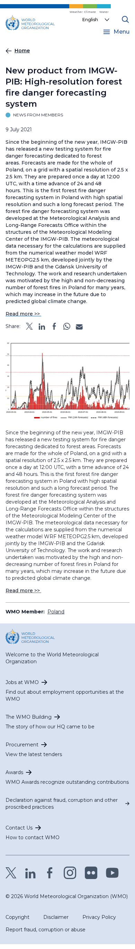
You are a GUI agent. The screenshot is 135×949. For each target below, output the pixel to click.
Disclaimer (56, 917)
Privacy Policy (99, 917)
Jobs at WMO (22, 682)
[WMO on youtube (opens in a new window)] (112, 873)
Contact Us (19, 828)
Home (22, 50)
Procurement (22, 745)
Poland (55, 612)
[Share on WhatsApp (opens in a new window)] (66, 326)
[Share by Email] (79, 326)
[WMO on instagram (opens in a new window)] (70, 873)
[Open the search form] (125, 19)
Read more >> (23, 314)
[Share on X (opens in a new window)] (29, 326)
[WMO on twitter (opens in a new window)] (11, 872)
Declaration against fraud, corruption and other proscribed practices (62, 803)
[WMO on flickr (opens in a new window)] (91, 873)
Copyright (17, 917)
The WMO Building (29, 717)
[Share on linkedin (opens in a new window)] (41, 326)
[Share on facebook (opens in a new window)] (54, 326)
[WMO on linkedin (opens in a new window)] (30, 872)
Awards (14, 772)
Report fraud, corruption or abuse (46, 929)
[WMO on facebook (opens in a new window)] (49, 872)
